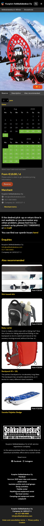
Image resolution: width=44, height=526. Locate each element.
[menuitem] (36, 3)
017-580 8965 (8, 250)
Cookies (22, 522)
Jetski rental (22, 482)
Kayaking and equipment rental (22, 492)
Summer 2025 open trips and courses (22, 479)
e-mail (7, 227)
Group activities (22, 487)
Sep (11, 139)
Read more (22, 457)
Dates (4, 104)
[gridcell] (5, 116)
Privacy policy (33, 520)
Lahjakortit (22, 499)
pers (11, 100)
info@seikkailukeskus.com (12, 247)
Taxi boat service (22, 494)
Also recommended (32, 93)
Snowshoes (28, 10)
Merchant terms (10, 207)
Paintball (22, 477)
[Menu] (41, 3)
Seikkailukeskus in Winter (11, 10)
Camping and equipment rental (22, 496)
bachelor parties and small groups (22, 484)
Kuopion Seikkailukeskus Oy (22, 475)
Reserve (5, 93)
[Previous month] (5, 109)
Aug (15, 109)
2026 (33, 109)
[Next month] (39, 138)
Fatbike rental (22, 489)
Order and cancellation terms (13, 520)
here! (35, 232)
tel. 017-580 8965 (22, 513)
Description (16, 93)
